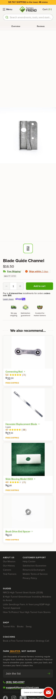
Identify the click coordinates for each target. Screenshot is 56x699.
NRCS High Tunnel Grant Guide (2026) (23, 592)
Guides (7, 588)
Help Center (29, 561)
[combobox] (28, 17)
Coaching (9, 636)
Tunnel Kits (9, 626)
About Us (8, 557)
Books (20, 626)
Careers (7, 569)
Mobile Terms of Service (35, 574)
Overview (15, 26)
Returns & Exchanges (34, 569)
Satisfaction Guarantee (34, 565)
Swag (29, 626)
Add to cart (39, 286)
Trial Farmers (9, 574)
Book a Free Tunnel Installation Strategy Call (26, 640)
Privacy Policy (30, 578)
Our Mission (9, 561)
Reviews (41, 26)
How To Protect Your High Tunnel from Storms (26, 612)
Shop (6, 622)
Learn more (8, 299)
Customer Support (34, 557)
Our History (9, 565)
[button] (47, 9)
